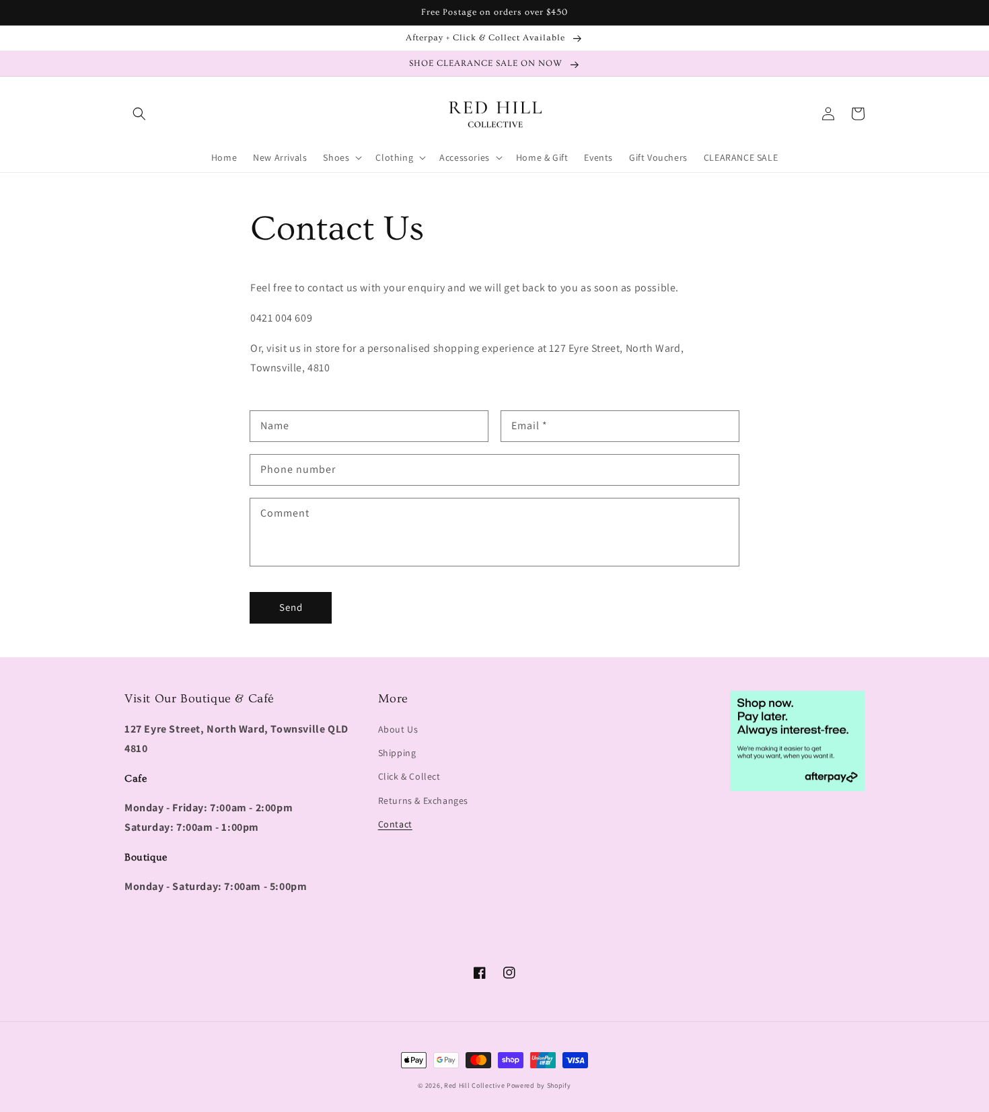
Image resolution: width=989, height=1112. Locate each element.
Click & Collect (409, 776)
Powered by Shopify (539, 1085)
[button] (139, 113)
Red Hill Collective (474, 1085)
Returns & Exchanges (423, 800)
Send (291, 607)
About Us (398, 729)
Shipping (397, 753)
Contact (395, 824)
